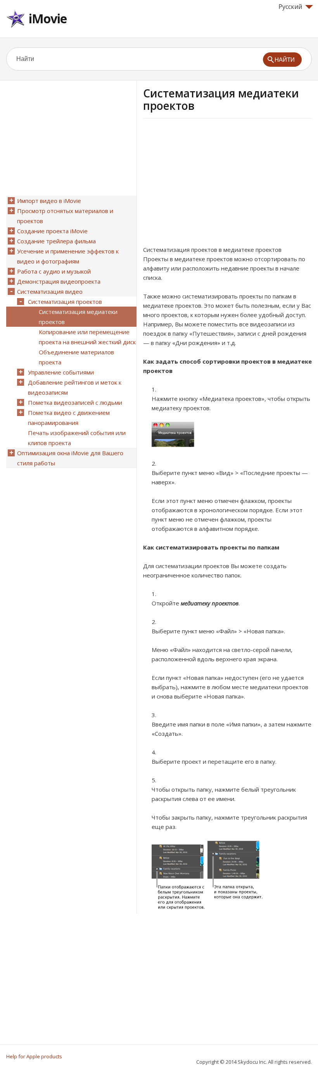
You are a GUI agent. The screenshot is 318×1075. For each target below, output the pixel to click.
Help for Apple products (34, 1056)
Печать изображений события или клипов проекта (77, 438)
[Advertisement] (208, 184)
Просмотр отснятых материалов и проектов (65, 216)
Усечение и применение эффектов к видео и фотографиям (68, 256)
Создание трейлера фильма (56, 241)
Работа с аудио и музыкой (54, 271)
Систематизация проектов (65, 301)
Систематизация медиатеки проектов (78, 317)
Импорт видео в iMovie (49, 201)
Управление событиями (61, 372)
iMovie (48, 18)
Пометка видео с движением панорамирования (69, 418)
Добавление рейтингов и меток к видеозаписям (74, 387)
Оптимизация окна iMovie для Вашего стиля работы (70, 458)
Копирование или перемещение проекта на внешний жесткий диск (87, 337)
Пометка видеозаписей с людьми (75, 402)
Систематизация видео (50, 291)
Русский (290, 6)
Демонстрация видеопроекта (58, 281)
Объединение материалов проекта (76, 357)
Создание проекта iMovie (52, 231)
